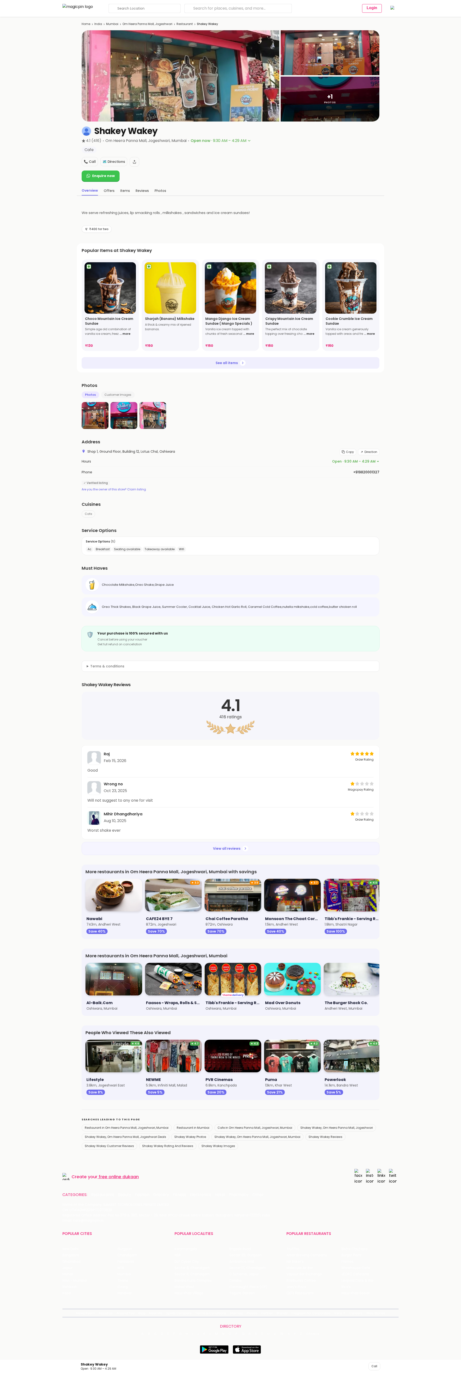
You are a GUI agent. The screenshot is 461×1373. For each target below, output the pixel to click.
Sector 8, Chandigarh (192, 1268)
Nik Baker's (294, 1261)
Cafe (88, 514)
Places (252, 1313)
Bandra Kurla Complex (193, 1280)
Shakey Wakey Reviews (325, 1137)
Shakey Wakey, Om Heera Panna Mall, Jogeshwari (336, 1128)
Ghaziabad (71, 1261)
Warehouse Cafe (355, 1268)
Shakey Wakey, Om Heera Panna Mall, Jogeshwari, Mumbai (257, 1137)
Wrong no (113, 784)
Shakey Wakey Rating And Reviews (167, 1146)
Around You (125, 1313)
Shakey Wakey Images (218, 1146)
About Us (106, 1313)
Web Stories (375, 1313)
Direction (370, 452)
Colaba (235, 1280)
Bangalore (70, 1255)
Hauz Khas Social (355, 1293)
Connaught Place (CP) (248, 1287)
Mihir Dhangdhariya (123, 814)
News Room (85, 1313)
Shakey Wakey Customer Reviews (109, 1146)
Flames (347, 1261)
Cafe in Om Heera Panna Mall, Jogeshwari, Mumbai (255, 1128)
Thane (122, 1280)
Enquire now (103, 175)
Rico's (346, 1287)
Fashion (142, 1194)
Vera (338, 1313)
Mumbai (112, 24)
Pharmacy (239, 1194)
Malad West (184, 1287)
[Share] (134, 162)
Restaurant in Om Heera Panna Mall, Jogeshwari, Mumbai (127, 1128)
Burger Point (351, 1255)
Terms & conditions (107, 666)
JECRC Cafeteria (355, 1274)
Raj (107, 754)
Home (86, 24)
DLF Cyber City (187, 1261)
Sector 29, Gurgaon (245, 1255)
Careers (355, 1313)
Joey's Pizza (296, 1287)
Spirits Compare (179, 1313)
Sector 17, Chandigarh (247, 1268)
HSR (178, 1255)
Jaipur (67, 1268)
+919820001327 (366, 472)
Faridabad (125, 1261)
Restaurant (184, 24)
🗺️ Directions (114, 161)
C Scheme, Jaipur (244, 1274)
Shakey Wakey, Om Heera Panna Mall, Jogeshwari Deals (125, 1137)
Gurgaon (124, 1249)
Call (374, 1366)
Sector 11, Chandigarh (192, 1274)
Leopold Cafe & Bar (357, 1280)
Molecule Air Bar (299, 1268)
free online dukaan (119, 1177)
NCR (120, 1268)
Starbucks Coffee (301, 1280)
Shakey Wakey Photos (190, 1137)
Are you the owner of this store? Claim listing (114, 489)
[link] (110, 305)
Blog (141, 1313)
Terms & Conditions (210, 1313)
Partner (267, 1313)
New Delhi (70, 1249)
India (98, 24)
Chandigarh (127, 1255)
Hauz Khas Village (189, 1293)
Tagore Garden (242, 1293)
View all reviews (227, 848)
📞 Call (90, 161)
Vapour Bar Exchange (304, 1274)
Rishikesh (69, 1287)
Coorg (122, 1287)
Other (258, 1194)
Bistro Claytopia (354, 1249)
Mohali (67, 1274)
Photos (90, 395)
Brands (282, 1313)
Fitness (179, 1194)
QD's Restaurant (300, 1293)
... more (125, 334)
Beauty (124, 1194)
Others (313, 1334)
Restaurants (102, 1194)
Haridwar (124, 1293)
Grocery (161, 1194)
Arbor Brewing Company (306, 1255)
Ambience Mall (241, 1261)
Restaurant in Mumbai (193, 1128)
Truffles (292, 1249)
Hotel (220, 1194)
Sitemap (236, 1313)
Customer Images (117, 395)
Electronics (200, 1194)
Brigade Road (240, 1249)
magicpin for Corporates (310, 1313)
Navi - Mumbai (74, 1280)
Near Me (155, 1313)
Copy (350, 452)
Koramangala (186, 1249)
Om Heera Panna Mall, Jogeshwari (147, 24)
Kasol (66, 1293)
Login (372, 8)
